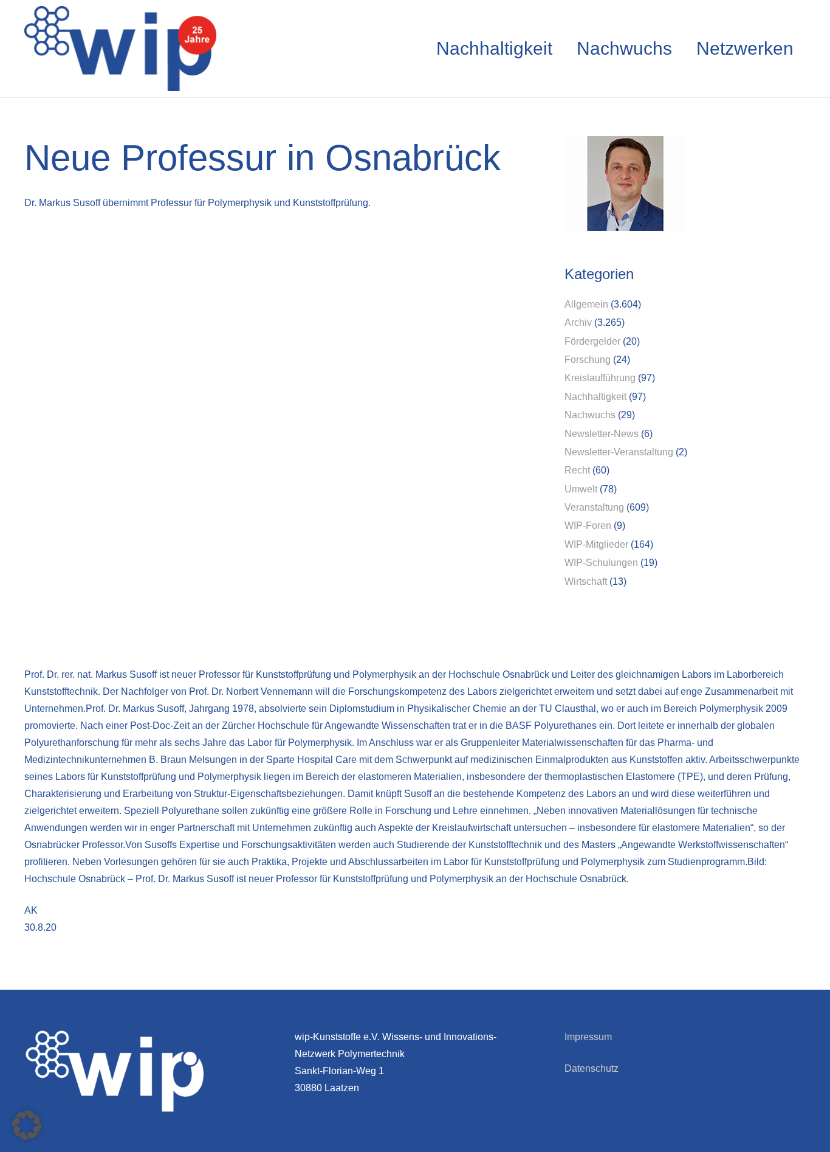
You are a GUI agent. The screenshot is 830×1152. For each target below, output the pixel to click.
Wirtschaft (585, 581)
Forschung (587, 359)
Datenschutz (591, 1068)
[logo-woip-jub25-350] (120, 48)
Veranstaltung (594, 507)
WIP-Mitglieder (596, 544)
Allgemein (586, 304)
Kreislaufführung (600, 378)
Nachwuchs (590, 415)
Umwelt (580, 489)
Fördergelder (592, 341)
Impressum (588, 1037)
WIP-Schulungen (601, 562)
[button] (26, 1125)
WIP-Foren (587, 525)
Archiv (578, 322)
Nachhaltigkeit (595, 396)
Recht (577, 470)
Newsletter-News (601, 434)
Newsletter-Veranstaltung (618, 452)
